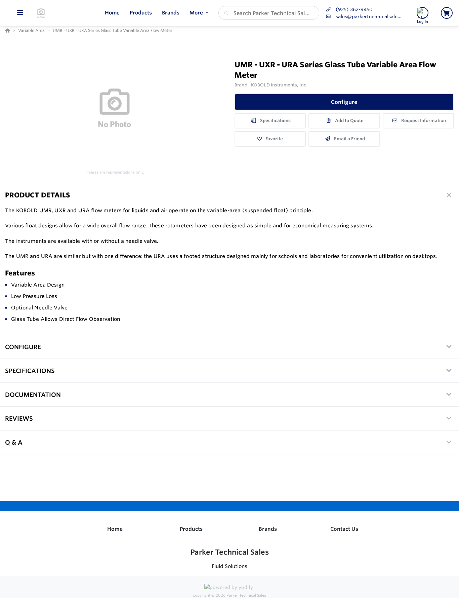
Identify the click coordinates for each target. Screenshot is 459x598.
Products (191, 529)
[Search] (225, 13)
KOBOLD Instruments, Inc (278, 84)
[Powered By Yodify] (229, 588)
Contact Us (344, 529)
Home (115, 529)
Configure (344, 102)
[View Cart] (447, 13)
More (197, 12)
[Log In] (422, 13)
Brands (268, 529)
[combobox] (269, 13)
